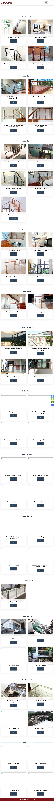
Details (13, 41)
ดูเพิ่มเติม (13, 219)
